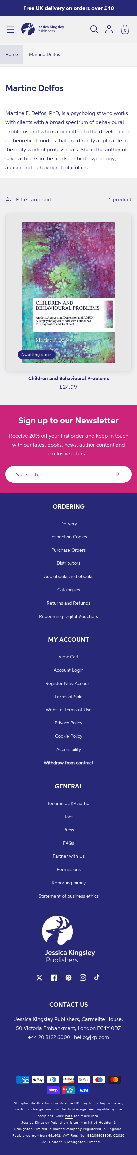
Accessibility (68, 749)
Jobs (68, 816)
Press (68, 829)
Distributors (68, 563)
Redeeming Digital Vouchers (68, 616)
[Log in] (109, 29)
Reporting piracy (69, 882)
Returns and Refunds (68, 603)
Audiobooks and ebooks (68, 576)
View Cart (69, 656)
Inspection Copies (68, 536)
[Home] (42, 29)
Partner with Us (69, 856)
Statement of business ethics (69, 896)
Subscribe (29, 474)
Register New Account (68, 683)
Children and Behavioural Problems (68, 378)
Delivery (68, 523)
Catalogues (68, 589)
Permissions (69, 869)
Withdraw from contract (68, 762)
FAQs (68, 843)
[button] (10, 29)
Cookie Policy (68, 736)
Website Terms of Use (69, 709)
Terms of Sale (68, 696)
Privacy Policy (68, 722)
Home (11, 54)
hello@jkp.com (91, 1037)
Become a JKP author (68, 803)
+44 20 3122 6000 (49, 1037)
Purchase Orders (68, 550)
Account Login (68, 670)
